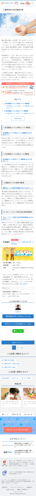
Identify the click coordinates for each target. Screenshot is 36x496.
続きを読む (23, 284)
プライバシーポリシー (17, 487)
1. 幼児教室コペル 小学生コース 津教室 (16, 103)
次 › (22, 347)
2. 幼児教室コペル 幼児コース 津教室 (16, 111)
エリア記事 (26, 378)
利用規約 (29, 487)
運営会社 (4, 487)
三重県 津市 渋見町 (9, 367)
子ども (15, 378)
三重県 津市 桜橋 (8, 360)
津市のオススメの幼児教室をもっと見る (18, 324)
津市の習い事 (28, 414)
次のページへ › (18, 342)
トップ (6, 414)
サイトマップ (18, 491)
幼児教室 (5, 378)
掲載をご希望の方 (22, 489)
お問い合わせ (10, 489)
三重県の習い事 (16, 414)
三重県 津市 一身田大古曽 (11, 364)
